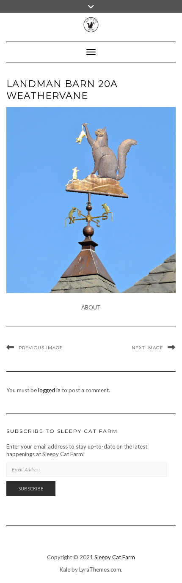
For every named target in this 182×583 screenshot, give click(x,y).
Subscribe (31, 488)
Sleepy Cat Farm (114, 557)
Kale (65, 569)
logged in (49, 390)
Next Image (147, 347)
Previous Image (41, 347)
